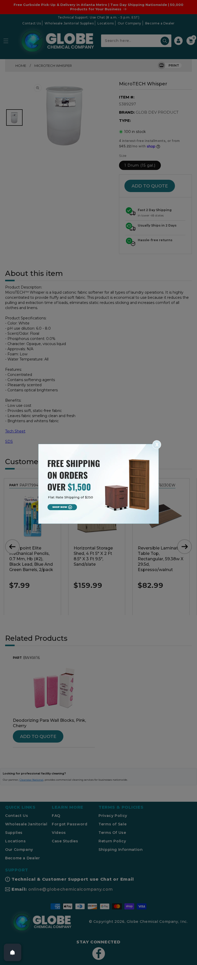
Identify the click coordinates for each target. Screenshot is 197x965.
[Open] (12, 952)
